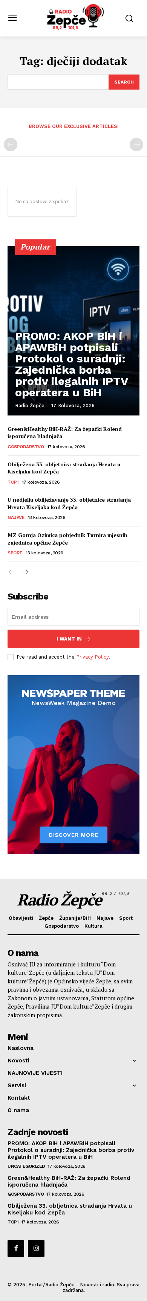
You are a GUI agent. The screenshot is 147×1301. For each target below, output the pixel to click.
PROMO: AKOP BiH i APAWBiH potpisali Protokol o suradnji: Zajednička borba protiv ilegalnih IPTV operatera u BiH (71, 364)
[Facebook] (16, 1248)
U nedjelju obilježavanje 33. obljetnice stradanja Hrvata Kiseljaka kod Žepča (69, 503)
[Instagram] (36, 1248)
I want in (69, 639)
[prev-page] (10, 144)
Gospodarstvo (26, 446)
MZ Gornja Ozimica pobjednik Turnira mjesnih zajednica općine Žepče (67, 538)
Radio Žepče (29, 405)
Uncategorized (26, 1166)
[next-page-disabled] (136, 144)
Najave (16, 517)
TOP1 (13, 482)
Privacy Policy (92, 657)
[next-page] (24, 572)
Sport (15, 552)
